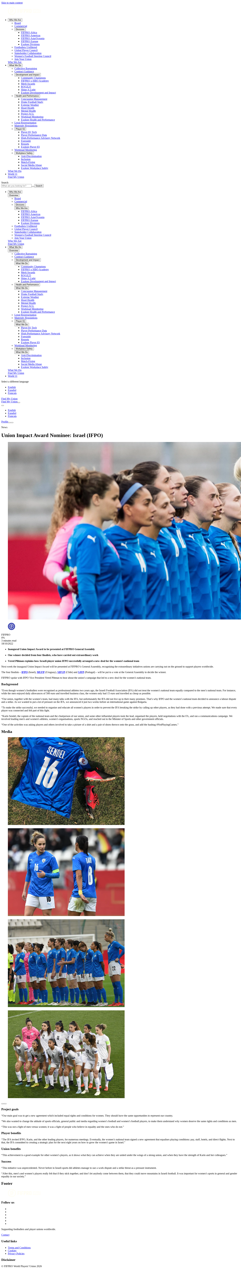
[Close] (12, 422)
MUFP (41, 672)
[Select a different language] (2, 405)
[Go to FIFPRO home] (120, 11)
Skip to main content (12, 2)
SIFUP (61, 672)
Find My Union (16, 177)
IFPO (24, 672)
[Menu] (9, 422)
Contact (5, 1234)
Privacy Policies (16, 1253)
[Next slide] (5, 1103)
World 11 (12, 174)
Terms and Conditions (19, 1247)
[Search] (19, 402)
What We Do (15, 65)
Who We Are (15, 20)
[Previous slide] (2, 1103)
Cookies (12, 1250)
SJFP (81, 672)
